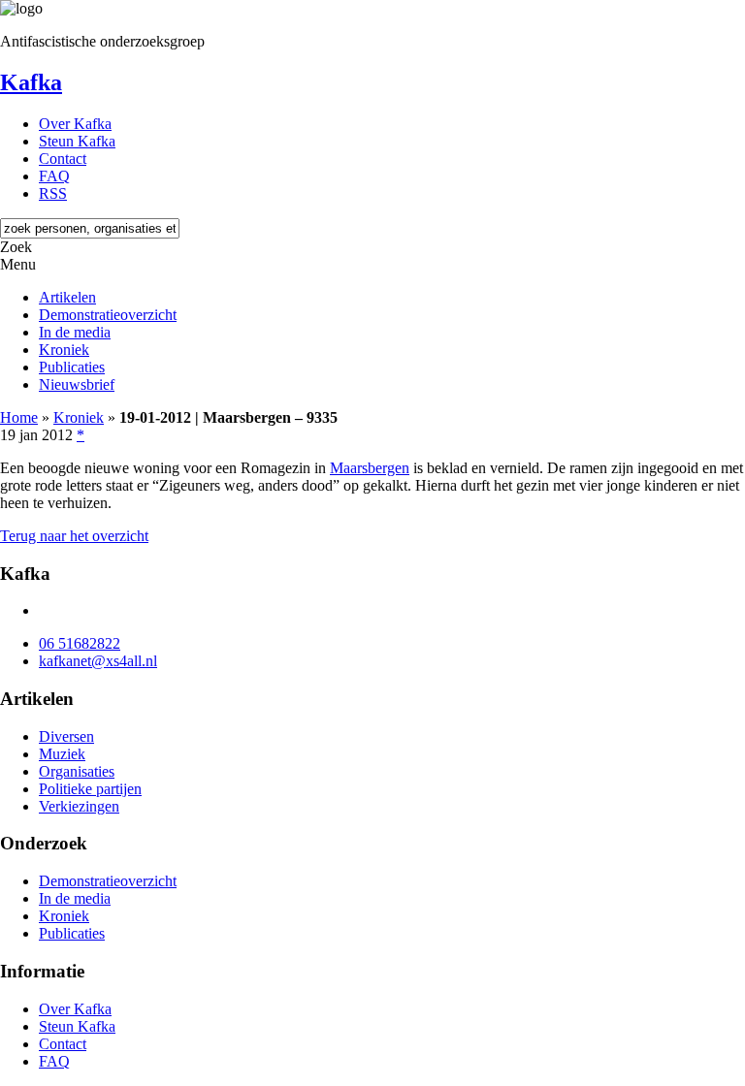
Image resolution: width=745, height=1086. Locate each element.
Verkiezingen (79, 806)
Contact (62, 158)
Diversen (66, 736)
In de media (75, 332)
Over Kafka (75, 123)
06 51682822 (79, 643)
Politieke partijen (90, 789)
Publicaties (72, 367)
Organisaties (76, 771)
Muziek (62, 754)
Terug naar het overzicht (74, 535)
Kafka (31, 82)
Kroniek (64, 349)
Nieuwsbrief (76, 384)
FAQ (54, 176)
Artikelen (67, 297)
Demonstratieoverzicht (108, 314)
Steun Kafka (77, 141)
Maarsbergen (369, 468)
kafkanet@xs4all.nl (98, 661)
